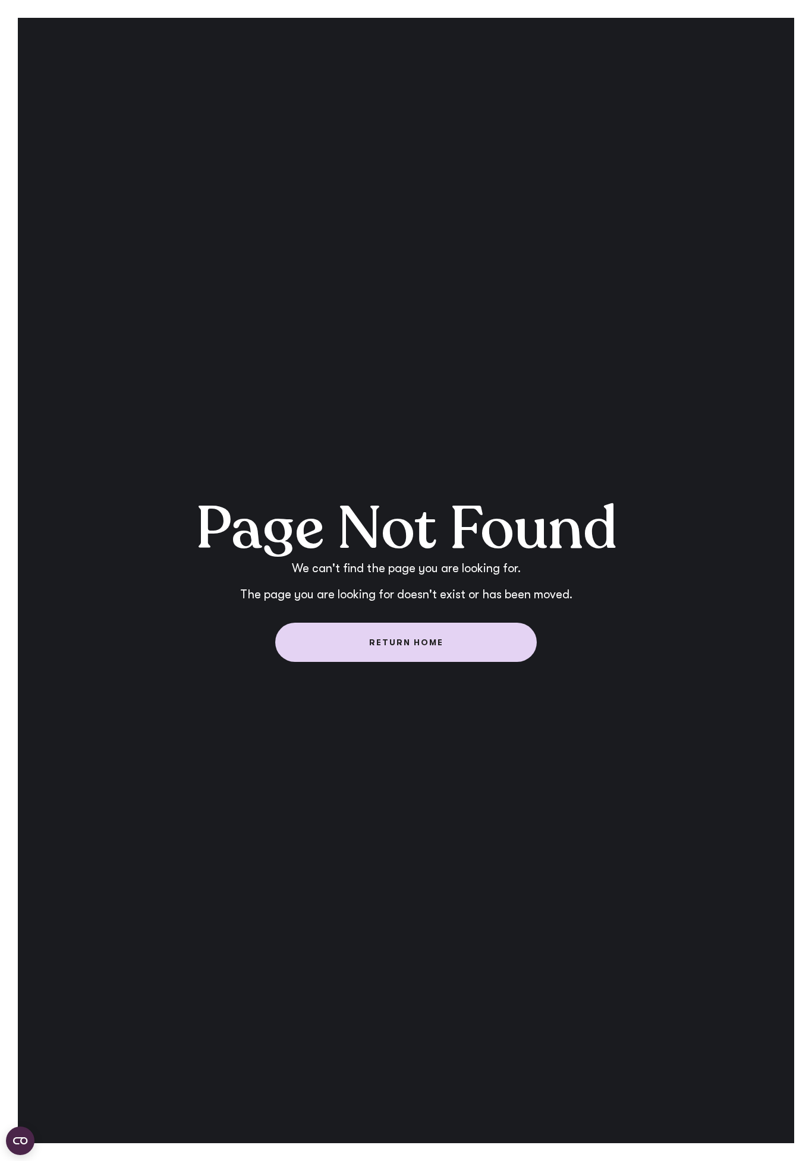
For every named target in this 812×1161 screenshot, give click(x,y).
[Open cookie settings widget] (20, 1141)
